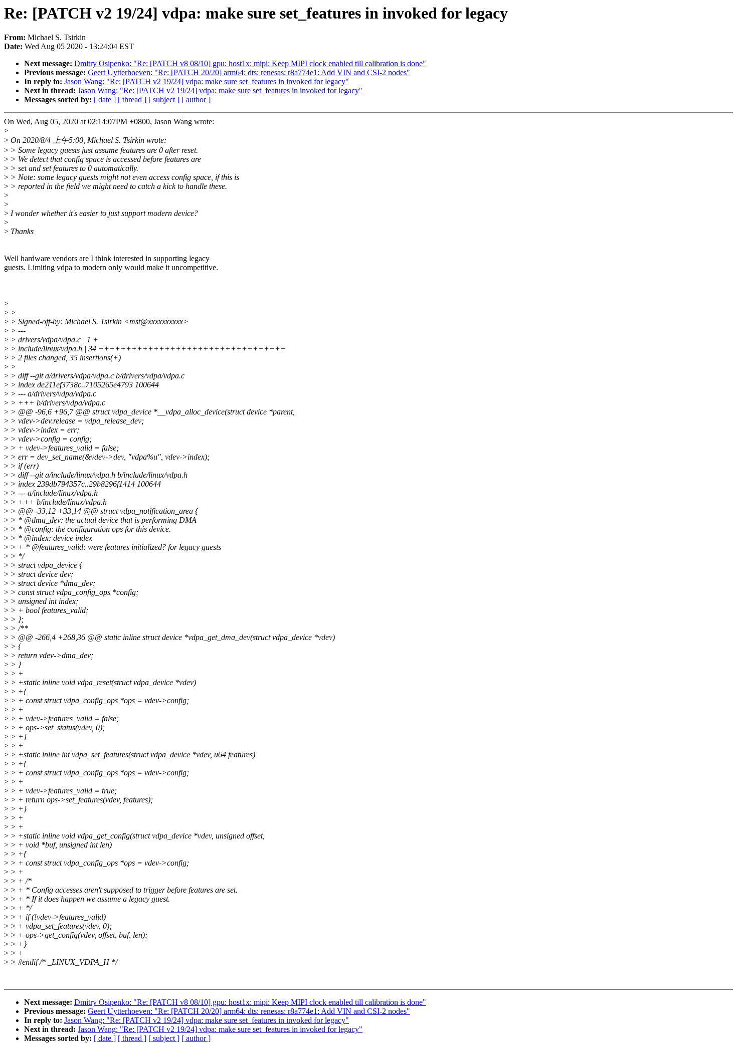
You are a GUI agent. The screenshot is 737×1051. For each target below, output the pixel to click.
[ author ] (196, 99)
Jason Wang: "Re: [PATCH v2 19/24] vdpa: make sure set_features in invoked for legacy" (206, 81)
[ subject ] (163, 99)
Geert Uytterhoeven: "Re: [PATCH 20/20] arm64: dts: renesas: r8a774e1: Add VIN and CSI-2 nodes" (249, 72)
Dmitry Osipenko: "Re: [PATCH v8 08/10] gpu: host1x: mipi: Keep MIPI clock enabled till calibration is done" (250, 63)
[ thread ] (132, 99)
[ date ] (105, 99)
